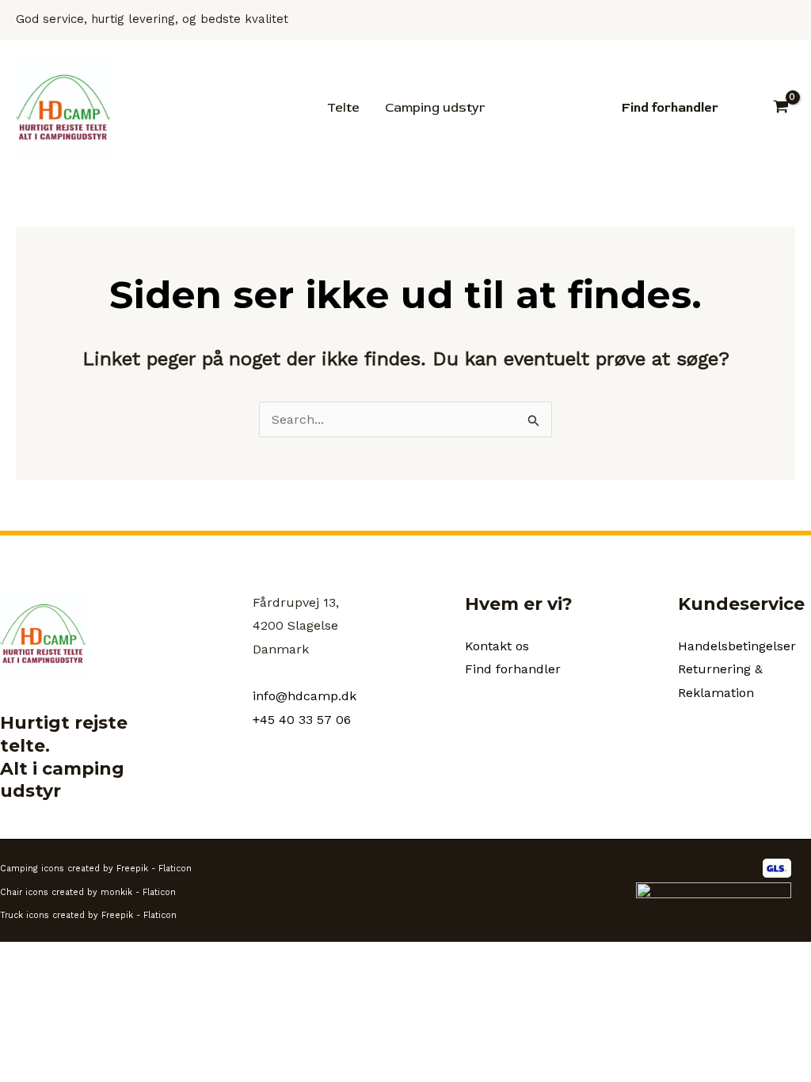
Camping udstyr (435, 108)
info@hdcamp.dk (304, 695)
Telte (343, 108)
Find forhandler (513, 668)
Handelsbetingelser (737, 645)
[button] (670, 108)
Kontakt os (497, 645)
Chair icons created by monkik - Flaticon (88, 892)
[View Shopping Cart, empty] (780, 107)
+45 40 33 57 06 (302, 719)
